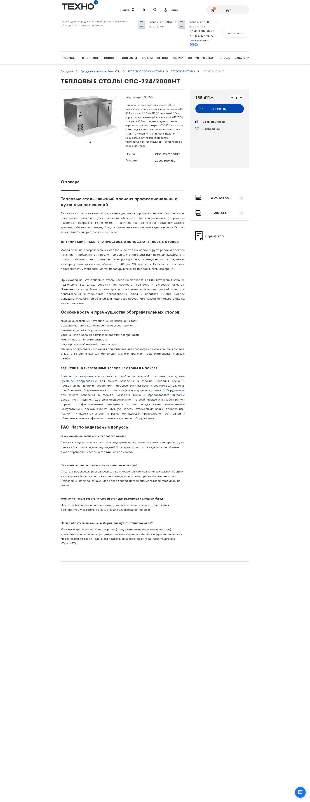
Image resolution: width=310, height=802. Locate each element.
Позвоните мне (236, 33)
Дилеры (147, 58)
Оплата (227, 213)
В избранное (211, 129)
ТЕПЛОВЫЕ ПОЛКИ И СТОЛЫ (146, 71)
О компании (91, 58)
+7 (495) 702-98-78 (202, 31)
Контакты (129, 58)
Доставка (226, 198)
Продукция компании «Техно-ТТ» (101, 71)
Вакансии (242, 58)
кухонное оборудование (79, 381)
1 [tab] (90, 142)
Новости (111, 58)
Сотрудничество (200, 58)
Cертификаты (215, 236)
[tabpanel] (90, 116)
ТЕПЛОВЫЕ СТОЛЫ (183, 71)
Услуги (177, 58)
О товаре (70, 182)
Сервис (162, 58)
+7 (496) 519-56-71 (201, 35)
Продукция (69, 58)
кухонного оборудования (167, 390)
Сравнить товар (214, 121)
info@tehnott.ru (199, 40)
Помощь (224, 58)
